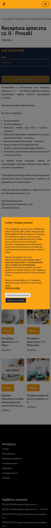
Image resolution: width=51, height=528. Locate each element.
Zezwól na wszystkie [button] (15, 300)
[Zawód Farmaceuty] (4, 4)
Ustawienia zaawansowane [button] (18, 295)
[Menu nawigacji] (45, 4)
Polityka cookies (12, 288)
